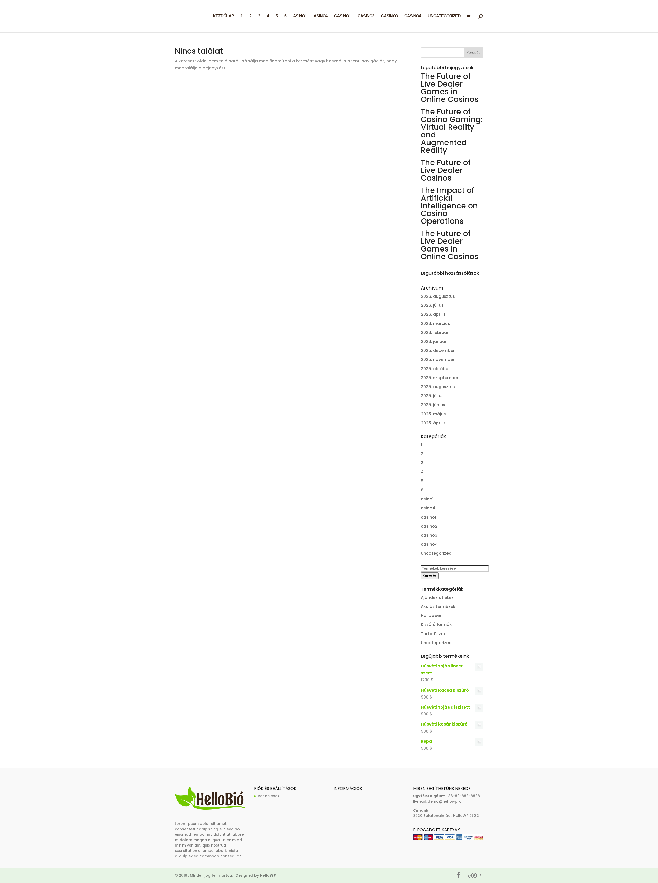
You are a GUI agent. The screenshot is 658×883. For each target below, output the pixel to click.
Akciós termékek (438, 606)
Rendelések (268, 795)
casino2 (366, 16)
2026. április (433, 314)
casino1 (342, 16)
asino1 (300, 16)
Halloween (431, 615)
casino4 (412, 16)
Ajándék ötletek (437, 597)
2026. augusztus (438, 296)
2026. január (433, 342)
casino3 (389, 16)
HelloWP (268, 875)
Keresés (430, 575)
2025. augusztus (438, 387)
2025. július (432, 396)
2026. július (432, 305)
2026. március (435, 324)
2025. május (433, 414)
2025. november (437, 360)
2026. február (435, 333)
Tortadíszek (433, 634)
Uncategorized (444, 16)
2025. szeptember (439, 378)
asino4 (320, 16)
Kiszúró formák (436, 624)
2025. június (433, 405)
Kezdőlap (223, 16)
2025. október (435, 369)
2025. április (433, 423)
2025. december (438, 351)
